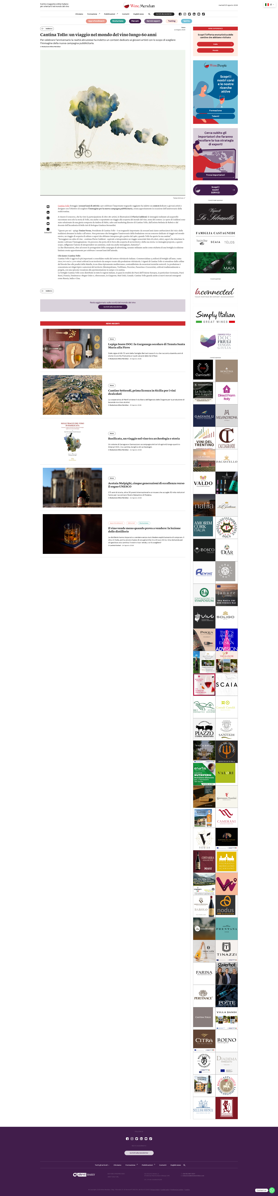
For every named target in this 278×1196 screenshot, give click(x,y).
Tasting (171, 21)
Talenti (215, 116)
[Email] (48, 223)
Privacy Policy (155, 1190)
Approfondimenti (96, 21)
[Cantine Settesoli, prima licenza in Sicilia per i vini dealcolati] (72, 395)
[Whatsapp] (272, 1190)
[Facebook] (180, 14)
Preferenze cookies (177, 1190)
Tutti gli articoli (101, 1165)
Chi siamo (79, 14)
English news (138, 14)
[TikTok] (203, 14)
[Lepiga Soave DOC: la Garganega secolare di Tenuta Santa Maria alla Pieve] (72, 349)
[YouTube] (198, 14)
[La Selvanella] (215, 214)
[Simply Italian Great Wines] (215, 317)
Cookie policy (165, 1190)
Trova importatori (215, 175)
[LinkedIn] (194, 14)
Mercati (135, 21)
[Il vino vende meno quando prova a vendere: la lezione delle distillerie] (72, 534)
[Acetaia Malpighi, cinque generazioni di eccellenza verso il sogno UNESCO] (72, 488)
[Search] (149, 14)
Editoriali (131, 523)
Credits (187, 1190)
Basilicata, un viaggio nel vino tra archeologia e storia (144, 438)
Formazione (92, 14)
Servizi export (153, 21)
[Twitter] (189, 14)
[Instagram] (184, 14)
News (112, 339)
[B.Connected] (215, 293)
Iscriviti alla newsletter (164, 14)
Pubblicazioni (109, 14)
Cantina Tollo (64, 206)
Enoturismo (118, 21)
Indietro (49, 28)
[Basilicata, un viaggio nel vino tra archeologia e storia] (72, 441)
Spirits (186, 21)
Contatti (125, 14)
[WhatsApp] (48, 218)
